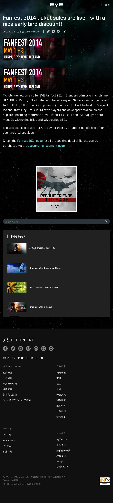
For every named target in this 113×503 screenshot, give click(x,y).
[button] (105, 5)
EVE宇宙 (7, 435)
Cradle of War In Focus (40, 306)
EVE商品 (7, 446)
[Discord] (36, 348)
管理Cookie (62, 466)
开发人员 (61, 394)
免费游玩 (7, 372)
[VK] (51, 348)
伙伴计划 (61, 411)
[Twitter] (13, 348)
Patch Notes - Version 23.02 (43, 287)
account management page (46, 145)
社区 (58, 383)
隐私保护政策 (63, 450)
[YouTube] (20, 348)
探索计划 (7, 451)
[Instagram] (43, 348)
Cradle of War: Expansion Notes (45, 268)
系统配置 (7, 389)
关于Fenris (62, 439)
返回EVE (60, 405)
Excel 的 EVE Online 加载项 (17, 400)
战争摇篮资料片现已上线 (42, 248)
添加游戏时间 (10, 383)
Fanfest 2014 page (30, 140)
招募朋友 (61, 400)
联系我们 (61, 456)
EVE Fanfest (9, 440)
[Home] (56, 7)
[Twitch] (28, 348)
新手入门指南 (10, 394)
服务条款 (61, 445)
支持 (58, 378)
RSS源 (59, 461)
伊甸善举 (61, 416)
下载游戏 (7, 378)
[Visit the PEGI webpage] (105, 481)
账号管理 (61, 372)
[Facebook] (5, 348)
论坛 (58, 389)
